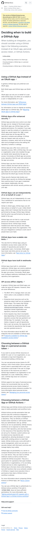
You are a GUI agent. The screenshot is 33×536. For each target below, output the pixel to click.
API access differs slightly (12, 282)
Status (26, 528)
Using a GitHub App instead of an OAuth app (16, 78)
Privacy (21, 528)
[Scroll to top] (29, 532)
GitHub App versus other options (13, 10)
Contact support (7, 513)
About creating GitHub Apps (12, 8)
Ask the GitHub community (10, 510)
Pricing (3, 529)
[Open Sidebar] (2, 8)
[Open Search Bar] (26, 2)
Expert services (11, 529)
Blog (17, 529)
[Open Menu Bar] (30, 2)
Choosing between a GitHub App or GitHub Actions (15, 401)
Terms (15, 528)
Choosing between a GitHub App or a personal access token (15, 346)
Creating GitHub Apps (15, 6)
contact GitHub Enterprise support (17, 26)
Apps (5, 6)
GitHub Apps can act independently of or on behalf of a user (16, 194)
